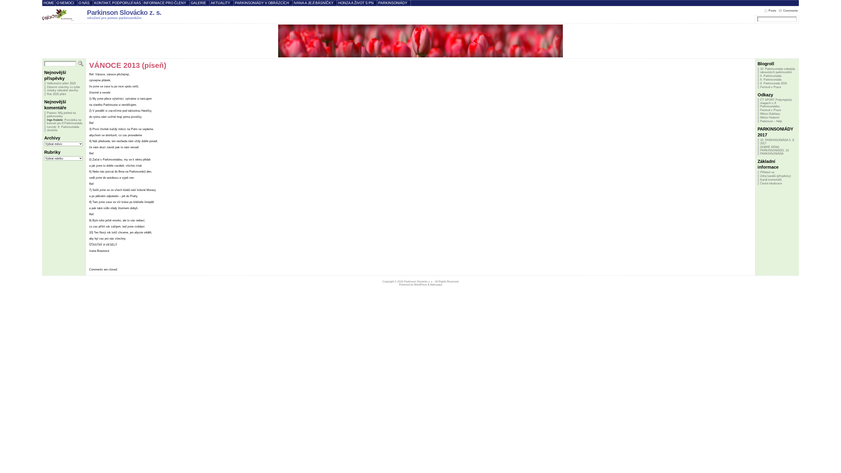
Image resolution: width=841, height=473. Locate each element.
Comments (790, 10)
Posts (772, 10)
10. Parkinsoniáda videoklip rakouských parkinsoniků (777, 70)
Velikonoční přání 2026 (61, 83)
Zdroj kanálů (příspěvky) (775, 176)
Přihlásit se (767, 172)
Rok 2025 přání (56, 94)
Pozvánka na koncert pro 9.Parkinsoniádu (64, 121)
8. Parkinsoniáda (770, 79)
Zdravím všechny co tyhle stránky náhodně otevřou (63, 88)
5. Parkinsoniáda (770, 76)
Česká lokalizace (771, 183)
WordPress (420, 284)
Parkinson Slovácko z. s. (124, 12)
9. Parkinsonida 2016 (773, 83)
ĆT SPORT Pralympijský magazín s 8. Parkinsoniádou (776, 103)
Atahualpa (436, 284)
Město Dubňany (770, 113)
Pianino (51, 113)
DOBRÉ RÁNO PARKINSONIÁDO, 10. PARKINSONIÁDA (775, 150)
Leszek (51, 127)
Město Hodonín (769, 117)
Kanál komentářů (771, 179)
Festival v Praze (770, 87)
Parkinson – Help (771, 121)
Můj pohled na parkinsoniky (61, 114)
